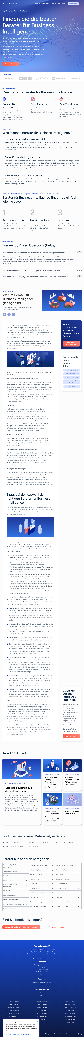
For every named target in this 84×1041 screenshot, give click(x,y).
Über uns (42, 974)
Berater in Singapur (70, 1019)
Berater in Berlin (70, 1001)
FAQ (42, 976)
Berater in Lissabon (70, 1010)
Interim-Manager (34, 879)
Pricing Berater (60, 893)
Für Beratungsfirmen (42, 969)
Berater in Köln (42, 1010)
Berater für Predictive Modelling (72, 381)
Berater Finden (10, 64)
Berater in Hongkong (70, 1007)
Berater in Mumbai (14, 1016)
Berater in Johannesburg (13, 1010)
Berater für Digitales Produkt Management (11, 866)
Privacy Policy (49, 1034)
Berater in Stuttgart (42, 1022)
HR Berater (6, 890)
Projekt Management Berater (64, 902)
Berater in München (42, 1016)
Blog (42, 984)
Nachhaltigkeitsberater (10, 895)
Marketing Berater (61, 888)
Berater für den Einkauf (62, 879)
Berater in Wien (70, 1022)
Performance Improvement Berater (40, 893)
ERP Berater (59, 874)
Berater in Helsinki (42, 1007)
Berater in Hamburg (13, 1007)
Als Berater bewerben (57, 927)
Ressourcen (42, 987)
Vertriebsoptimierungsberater (38, 902)
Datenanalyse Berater (21, 11)
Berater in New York (70, 1016)
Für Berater (42, 967)
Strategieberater (34, 897)
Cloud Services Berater (10, 871)
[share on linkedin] (4, 314)
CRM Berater (33, 883)
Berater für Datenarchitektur (71, 373)
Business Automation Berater (64, 865)
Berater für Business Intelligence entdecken (21, 927)
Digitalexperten (7, 11)
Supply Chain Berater (62, 897)
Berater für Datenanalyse (72, 370)
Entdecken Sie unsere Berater (71, 343)
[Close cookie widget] (37, 1021)
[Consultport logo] (10, 3)
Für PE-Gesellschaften (42, 972)
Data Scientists (71, 386)
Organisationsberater (62, 906)
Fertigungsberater (61, 883)
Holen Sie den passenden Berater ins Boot (42, 965)
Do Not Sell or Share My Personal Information (17, 1034)
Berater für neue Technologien (38, 865)
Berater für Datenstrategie (72, 377)
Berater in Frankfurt (70, 1004)
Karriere (42, 995)
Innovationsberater (35, 888)
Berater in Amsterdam (14, 1001)
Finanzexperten (7, 880)
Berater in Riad (42, 1019)
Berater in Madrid (42, 1013)
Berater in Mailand (70, 1013)
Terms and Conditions (66, 1034)
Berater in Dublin (42, 1004)
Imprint (56, 1034)
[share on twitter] (9, 314)
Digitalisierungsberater (9, 909)
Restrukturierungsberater (10, 899)
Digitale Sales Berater (36, 874)
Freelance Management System (42, 982)
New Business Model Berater (38, 906)
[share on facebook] (13, 314)
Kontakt (42, 993)
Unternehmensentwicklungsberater (13, 904)
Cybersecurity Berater (36, 870)
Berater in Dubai (13, 1004)
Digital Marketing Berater (10, 876)
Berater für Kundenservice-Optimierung (11, 885)
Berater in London (14, 1013)
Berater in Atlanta (42, 1001)
